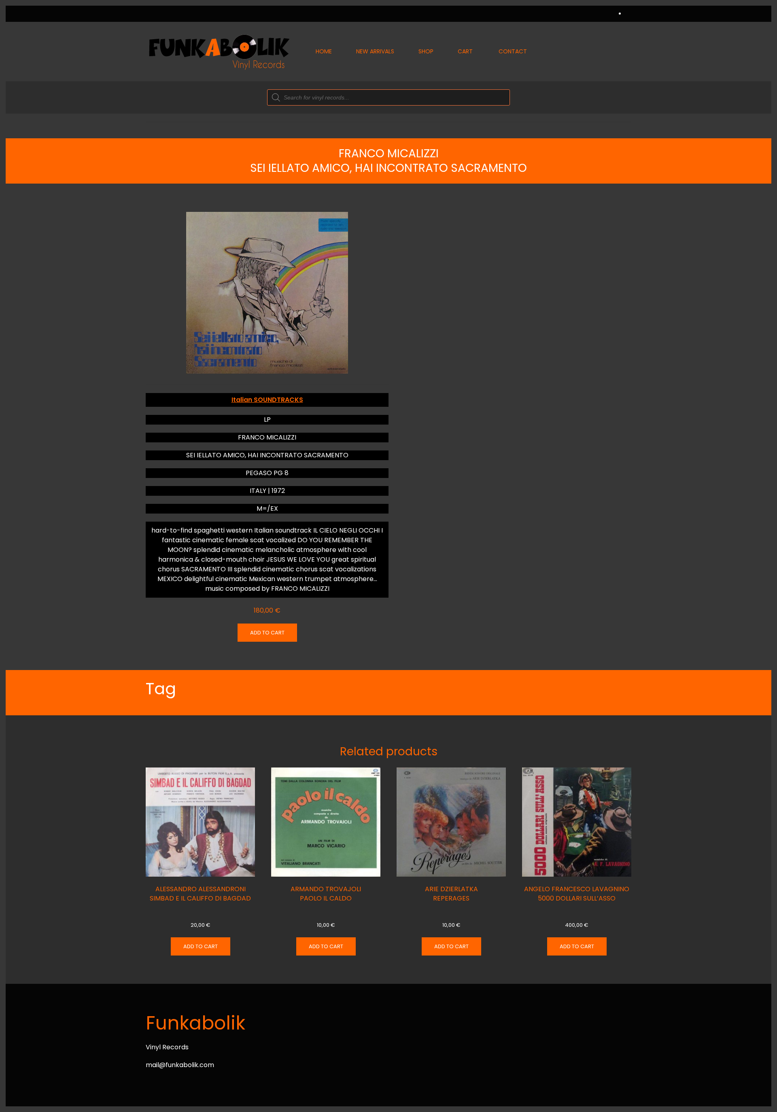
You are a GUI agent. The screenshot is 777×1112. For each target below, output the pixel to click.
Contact (513, 51)
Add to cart (267, 632)
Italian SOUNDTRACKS (267, 399)
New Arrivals (375, 51)
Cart (465, 51)
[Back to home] (218, 51)
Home (324, 51)
